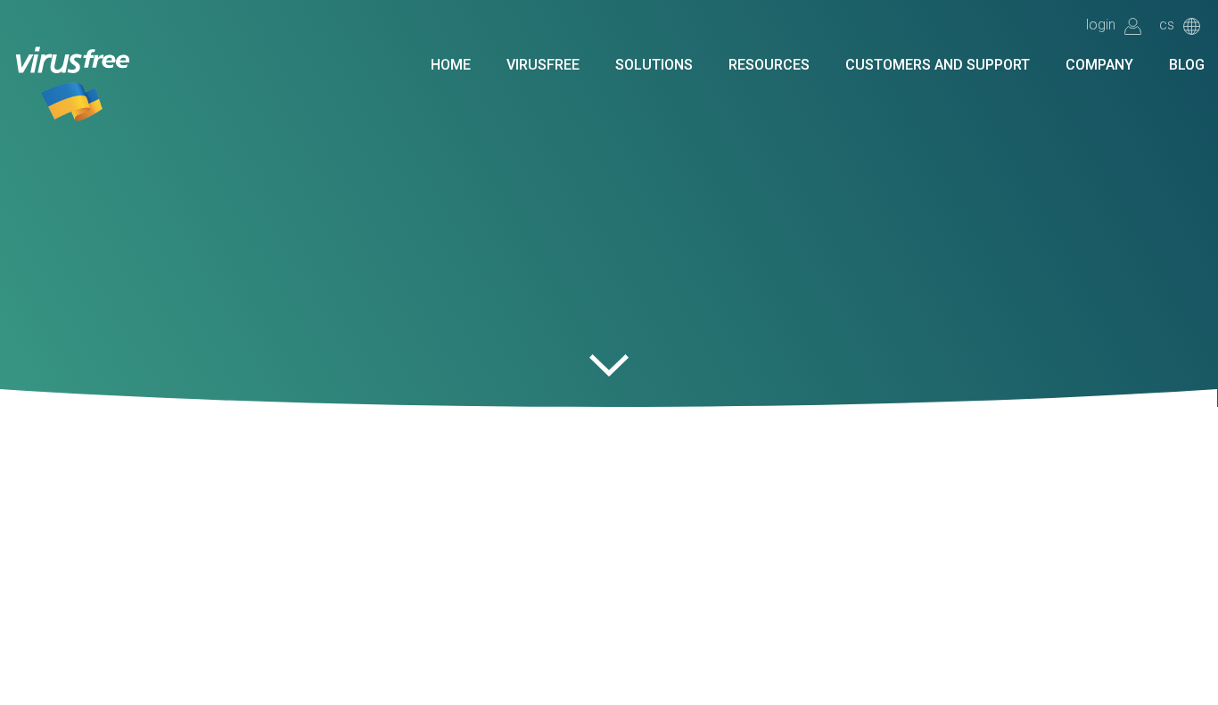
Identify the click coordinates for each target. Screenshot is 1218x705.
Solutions (654, 65)
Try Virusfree (276, 59)
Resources (769, 65)
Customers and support (937, 65)
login (1100, 25)
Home (451, 65)
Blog (1187, 65)
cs (1166, 25)
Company (1099, 65)
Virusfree (543, 65)
